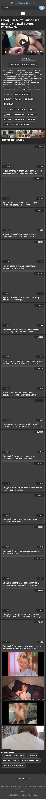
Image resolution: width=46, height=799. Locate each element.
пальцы (31, 119)
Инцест (8, 99)
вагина (8, 119)
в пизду (25, 124)
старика (33, 756)
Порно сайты (32, 795)
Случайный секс (30, 761)
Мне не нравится (16, 59)
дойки (7, 115)
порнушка (19, 115)
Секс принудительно (13, 765)
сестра (21, 110)
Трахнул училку (11, 761)
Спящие (29, 99)
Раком (18, 99)
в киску (32, 115)
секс (31, 110)
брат (12, 110)
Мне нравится (11, 59)
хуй (6, 124)
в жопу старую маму (14, 756)
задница (19, 119)
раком (14, 124)
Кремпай (8, 104)
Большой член (22, 94)
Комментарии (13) (29, 65)
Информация (14, 65)
